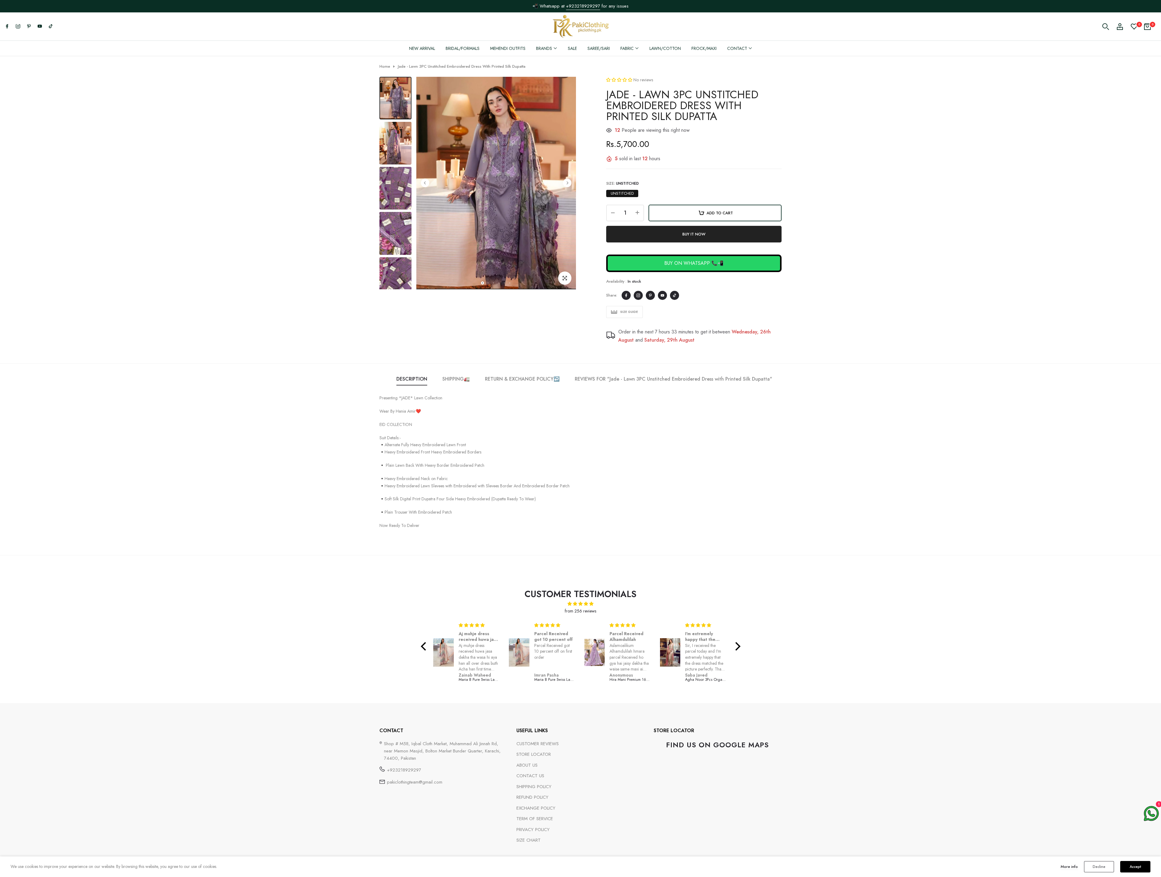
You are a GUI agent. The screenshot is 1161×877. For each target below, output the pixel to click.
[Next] (567, 183)
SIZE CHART (528, 840)
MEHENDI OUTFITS (507, 48)
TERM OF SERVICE (534, 818)
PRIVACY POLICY (533, 829)
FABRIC (627, 48)
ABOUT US (527, 765)
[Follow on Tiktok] (50, 26)
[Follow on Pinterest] (28, 26)
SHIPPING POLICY (533, 786)
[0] (1134, 26)
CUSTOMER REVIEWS (537, 743)
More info (1069, 866)
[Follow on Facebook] (7, 26)
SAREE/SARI (598, 48)
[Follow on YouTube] (39, 26)
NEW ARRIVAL (422, 48)
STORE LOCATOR (533, 754)
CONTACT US (530, 775)
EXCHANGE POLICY (535, 808)
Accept (1135, 866)
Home (384, 66)
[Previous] (425, 183)
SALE (572, 48)
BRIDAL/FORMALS (463, 48)
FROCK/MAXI (704, 48)
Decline (1099, 866)
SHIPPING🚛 (456, 378)
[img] (581, 604)
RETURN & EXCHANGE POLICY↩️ (522, 378)
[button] (619, 80)
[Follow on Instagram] (17, 26)
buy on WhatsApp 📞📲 (694, 263)
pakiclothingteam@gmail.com (414, 782)
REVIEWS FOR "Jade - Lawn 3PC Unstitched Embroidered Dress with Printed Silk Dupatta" (673, 378)
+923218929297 (404, 770)
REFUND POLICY (532, 797)
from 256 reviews (580, 611)
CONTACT (737, 48)
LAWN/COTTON (665, 48)
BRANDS (544, 48)
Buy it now (693, 234)
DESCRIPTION (411, 378)
